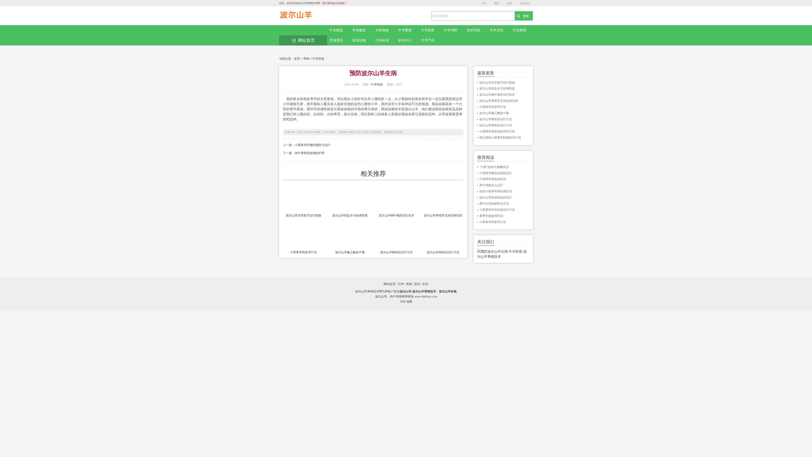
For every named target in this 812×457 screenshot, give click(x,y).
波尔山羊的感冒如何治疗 (495, 197)
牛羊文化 (496, 30)
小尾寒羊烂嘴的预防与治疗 (312, 145)
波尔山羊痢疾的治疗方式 (396, 252)
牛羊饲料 (450, 30)
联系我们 (526, 3)
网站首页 (306, 40)
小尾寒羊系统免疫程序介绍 (497, 131)
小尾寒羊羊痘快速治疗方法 (497, 209)
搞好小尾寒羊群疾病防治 (495, 191)
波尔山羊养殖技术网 (308, 3)
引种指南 (382, 30)
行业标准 (382, 40)
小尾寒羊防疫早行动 (303, 252)
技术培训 (473, 30)
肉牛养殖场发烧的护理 (309, 153)
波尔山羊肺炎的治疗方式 (443, 252)
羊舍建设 (359, 30)
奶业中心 (405, 40)
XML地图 (406, 301)
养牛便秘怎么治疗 (491, 185)
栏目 (425, 284)
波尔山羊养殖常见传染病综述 (443, 215)
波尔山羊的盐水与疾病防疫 (350, 215)
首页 (297, 58)
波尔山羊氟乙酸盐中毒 (350, 252)
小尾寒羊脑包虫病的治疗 (495, 173)
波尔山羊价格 (448, 291)
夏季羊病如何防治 (491, 215)
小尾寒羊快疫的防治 (492, 179)
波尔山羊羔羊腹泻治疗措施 (303, 215)
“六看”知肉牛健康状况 (494, 167)
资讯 (509, 3)
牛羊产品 (428, 40)
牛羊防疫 (428, 30)
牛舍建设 (336, 30)
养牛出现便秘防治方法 (494, 203)
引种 (483, 3)
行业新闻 (519, 30)
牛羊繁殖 (405, 30)
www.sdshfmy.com (425, 296)
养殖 (496, 3)
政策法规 (359, 40)
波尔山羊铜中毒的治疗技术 (396, 215)
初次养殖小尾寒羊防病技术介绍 (500, 137)
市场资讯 (336, 40)
